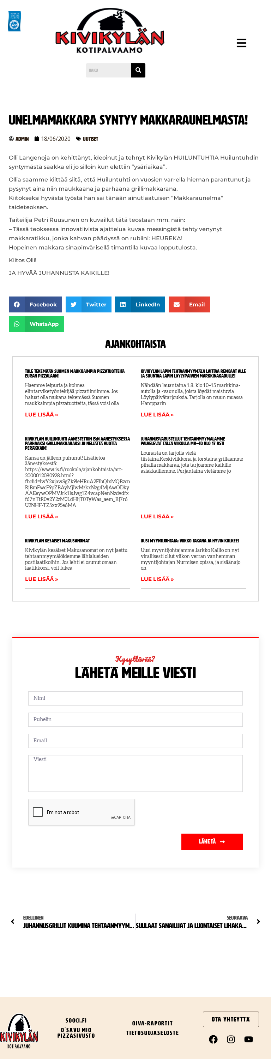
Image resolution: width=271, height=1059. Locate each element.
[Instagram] (231, 1039)
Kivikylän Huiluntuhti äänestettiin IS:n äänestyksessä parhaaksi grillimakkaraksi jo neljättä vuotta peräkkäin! (77, 443)
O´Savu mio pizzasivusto (77, 1033)
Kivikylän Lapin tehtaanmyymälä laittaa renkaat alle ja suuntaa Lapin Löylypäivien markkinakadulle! (193, 374)
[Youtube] (249, 1039)
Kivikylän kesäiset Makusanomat (57, 540)
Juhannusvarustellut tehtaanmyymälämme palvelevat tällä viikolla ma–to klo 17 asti (183, 441)
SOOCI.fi (76, 1020)
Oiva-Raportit (152, 1023)
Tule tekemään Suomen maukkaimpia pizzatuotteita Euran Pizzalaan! (75, 374)
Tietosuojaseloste (152, 1033)
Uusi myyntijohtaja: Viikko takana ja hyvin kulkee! (190, 540)
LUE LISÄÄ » (41, 414)
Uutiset (90, 139)
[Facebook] (213, 1039)
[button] (228, 44)
